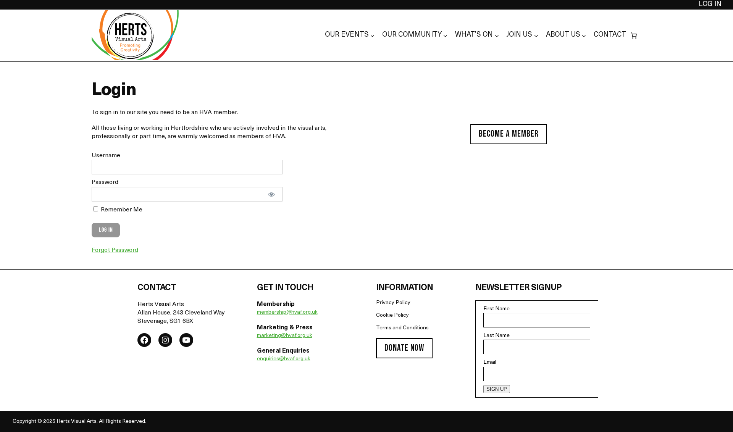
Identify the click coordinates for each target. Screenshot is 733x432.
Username (106, 156)
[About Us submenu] (584, 36)
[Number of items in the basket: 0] (633, 35)
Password (105, 182)
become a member (509, 133)
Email (489, 362)
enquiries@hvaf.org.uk (283, 359)
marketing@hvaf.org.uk (284, 336)
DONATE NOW (404, 347)
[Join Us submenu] (536, 36)
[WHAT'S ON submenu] (497, 36)
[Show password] (272, 194)
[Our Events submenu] (372, 36)
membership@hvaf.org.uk (287, 312)
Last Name (496, 336)
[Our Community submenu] (445, 36)
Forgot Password (115, 250)
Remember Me (120, 210)
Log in (710, 4)
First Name (496, 309)
